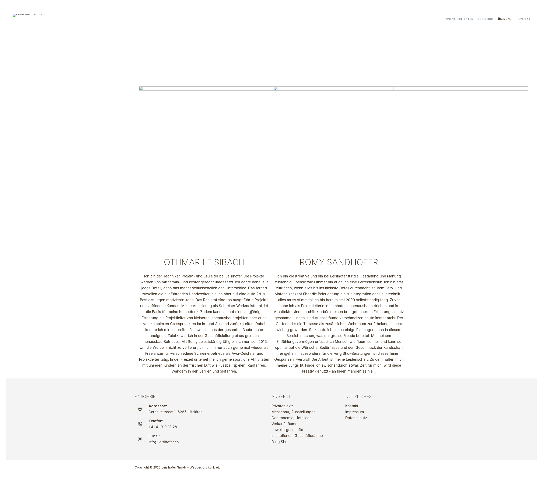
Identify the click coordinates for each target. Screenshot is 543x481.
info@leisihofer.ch (163, 442)
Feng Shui (280, 442)
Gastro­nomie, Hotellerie (292, 418)
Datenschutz (356, 418)
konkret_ (214, 467)
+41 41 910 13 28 (162, 427)
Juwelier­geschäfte (287, 430)
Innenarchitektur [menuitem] (459, 19)
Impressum (354, 412)
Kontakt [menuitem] (523, 19)
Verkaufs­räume (284, 424)
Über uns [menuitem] (504, 19)
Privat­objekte (283, 406)
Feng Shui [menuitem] (485, 19)
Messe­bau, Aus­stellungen (294, 412)
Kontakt (351, 406)
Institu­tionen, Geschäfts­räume (297, 436)
